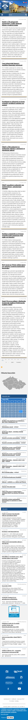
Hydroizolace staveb (7, 427)
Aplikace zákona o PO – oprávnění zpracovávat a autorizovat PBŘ (11, 651)
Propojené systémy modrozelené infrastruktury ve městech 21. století (12, 499)
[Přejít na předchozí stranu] (23, 399)
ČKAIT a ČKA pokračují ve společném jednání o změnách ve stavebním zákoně (13, 148)
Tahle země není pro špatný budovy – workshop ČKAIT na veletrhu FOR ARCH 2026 (13, 493)
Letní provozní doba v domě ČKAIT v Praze (12, 638)
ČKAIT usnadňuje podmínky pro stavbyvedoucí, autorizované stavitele (13, 186)
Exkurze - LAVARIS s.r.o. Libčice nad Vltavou (14, 482)
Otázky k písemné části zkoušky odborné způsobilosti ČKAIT (11, 514)
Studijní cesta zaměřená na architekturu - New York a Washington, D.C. (13, 421)
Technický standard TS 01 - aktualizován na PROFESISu (9, 598)
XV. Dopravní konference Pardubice (11, 477)
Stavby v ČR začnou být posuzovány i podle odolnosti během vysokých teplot (12, 23)
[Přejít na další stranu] (24, 399)
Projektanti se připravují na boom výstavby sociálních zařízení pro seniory (13, 103)
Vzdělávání (13, 699)
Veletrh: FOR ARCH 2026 (8, 487)
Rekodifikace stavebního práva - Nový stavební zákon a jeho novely (12, 557)
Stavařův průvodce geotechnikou (11, 438)
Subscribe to (1, 367)
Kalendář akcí (6, 396)
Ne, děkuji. (10, 717)
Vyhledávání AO (7, 699)
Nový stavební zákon (7, 472)
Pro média (11, 701)
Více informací (4, 714)
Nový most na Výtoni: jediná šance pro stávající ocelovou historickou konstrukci (13, 266)
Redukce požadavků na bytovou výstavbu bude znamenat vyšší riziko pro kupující (13, 235)
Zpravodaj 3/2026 (6, 586)
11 (6, 409)
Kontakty (17, 701)
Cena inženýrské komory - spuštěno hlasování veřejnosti (12, 64)
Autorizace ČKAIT (20, 699)
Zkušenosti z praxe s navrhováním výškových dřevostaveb (11, 448)
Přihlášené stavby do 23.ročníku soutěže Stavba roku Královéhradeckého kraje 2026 (10, 625)
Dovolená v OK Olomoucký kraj (10, 531)
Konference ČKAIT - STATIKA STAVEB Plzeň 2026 (12, 432)
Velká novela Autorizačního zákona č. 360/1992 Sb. (12, 542)
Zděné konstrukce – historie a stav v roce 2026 (13, 460)
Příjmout (3, 717)
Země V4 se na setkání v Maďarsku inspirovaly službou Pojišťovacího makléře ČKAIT (14, 302)
